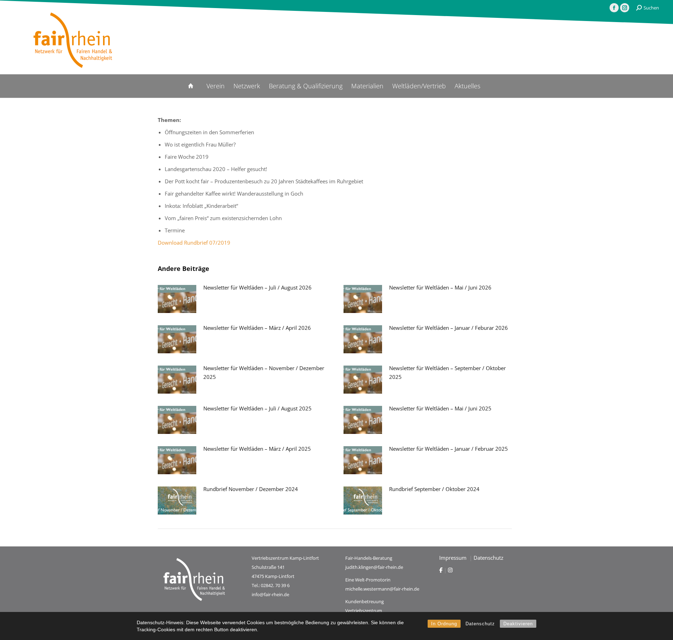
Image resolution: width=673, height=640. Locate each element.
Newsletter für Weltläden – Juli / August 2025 (257, 408)
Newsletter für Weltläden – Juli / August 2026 (257, 287)
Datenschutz (480, 623)
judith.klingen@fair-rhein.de (374, 567)
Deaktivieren (518, 623)
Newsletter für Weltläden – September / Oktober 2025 (447, 372)
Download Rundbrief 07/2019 (194, 242)
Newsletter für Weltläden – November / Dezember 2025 (263, 372)
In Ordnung (444, 623)
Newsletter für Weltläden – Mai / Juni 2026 (440, 287)
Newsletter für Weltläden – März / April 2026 (257, 327)
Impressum (453, 557)
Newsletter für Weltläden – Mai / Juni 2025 (440, 408)
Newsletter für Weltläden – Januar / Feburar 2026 (448, 327)
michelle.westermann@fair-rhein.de (382, 589)
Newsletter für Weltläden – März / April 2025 (257, 448)
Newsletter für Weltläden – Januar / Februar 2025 (448, 448)
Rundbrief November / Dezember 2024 (250, 488)
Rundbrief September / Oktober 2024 (434, 488)
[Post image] (177, 299)
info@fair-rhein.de (270, 594)
